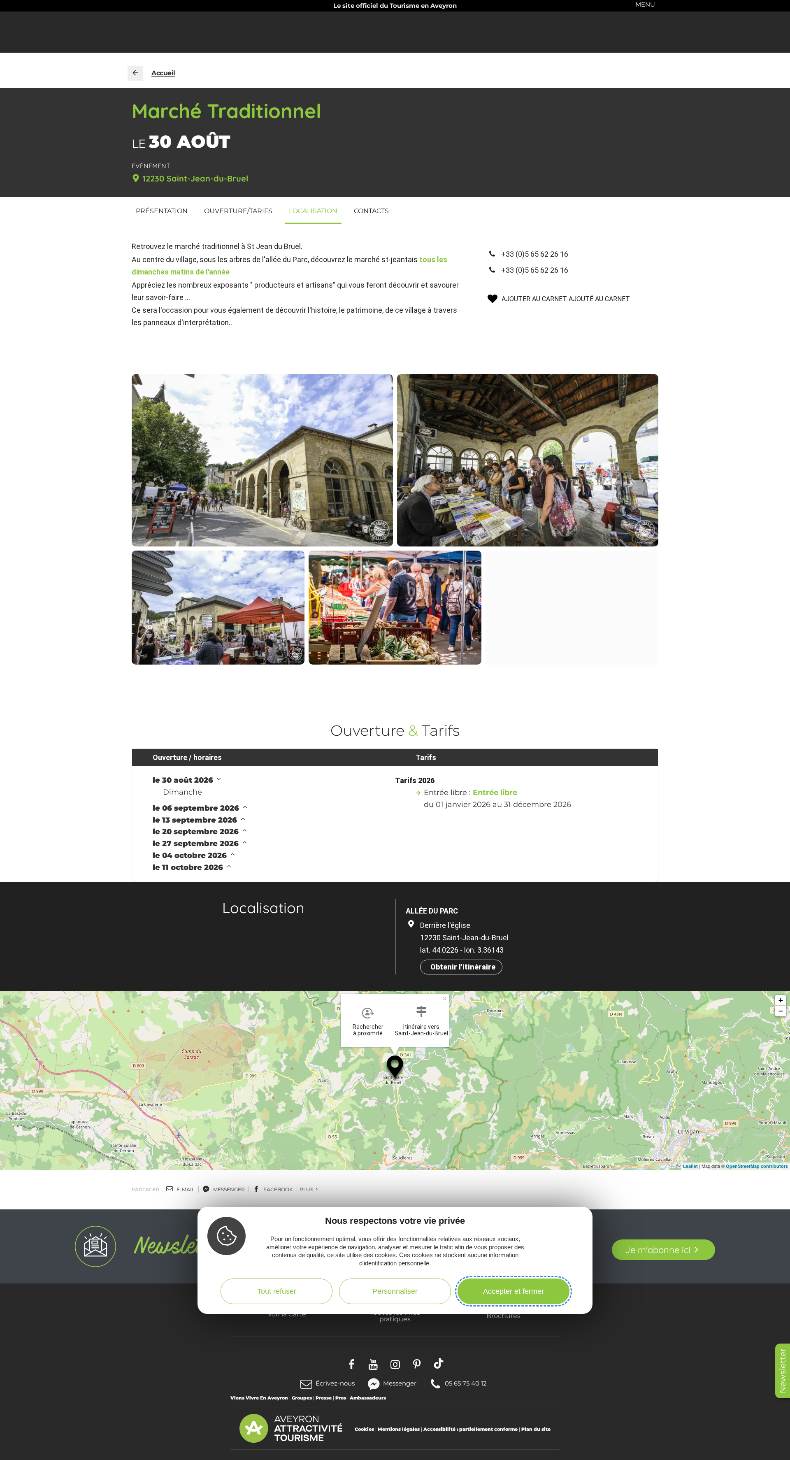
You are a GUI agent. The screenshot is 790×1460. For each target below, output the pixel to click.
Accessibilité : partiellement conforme (470, 1429)
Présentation (162, 211)
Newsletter (783, 1370)
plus (307, 1189)
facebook (277, 1189)
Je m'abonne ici (657, 1249)
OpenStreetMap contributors (757, 1166)
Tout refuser (276, 1291)
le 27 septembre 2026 (197, 843)
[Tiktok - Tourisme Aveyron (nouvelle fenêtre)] (439, 1363)
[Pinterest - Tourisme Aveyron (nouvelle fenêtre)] (417, 1363)
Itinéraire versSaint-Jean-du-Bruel (421, 1030)
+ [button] (780, 1000)
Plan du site (536, 1429)
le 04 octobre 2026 (191, 855)
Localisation (313, 211)
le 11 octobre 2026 (189, 867)
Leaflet (690, 1166)
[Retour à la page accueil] (135, 73)
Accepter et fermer (513, 1291)
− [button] (780, 1011)
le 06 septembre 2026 (197, 808)
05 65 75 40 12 (465, 1383)
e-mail (185, 1189)
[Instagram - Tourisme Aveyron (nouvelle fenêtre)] (395, 1363)
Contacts (371, 211)
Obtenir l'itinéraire (462, 966)
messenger (228, 1189)
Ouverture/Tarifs (238, 211)
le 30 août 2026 (184, 780)
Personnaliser (395, 1291)
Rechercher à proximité (368, 1030)
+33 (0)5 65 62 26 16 (534, 254)
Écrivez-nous (335, 1383)
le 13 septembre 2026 (196, 820)
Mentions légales (399, 1429)
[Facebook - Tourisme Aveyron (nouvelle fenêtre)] (351, 1363)
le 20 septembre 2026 (197, 831)
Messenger (399, 1383)
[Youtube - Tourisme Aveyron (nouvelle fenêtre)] (373, 1363)
